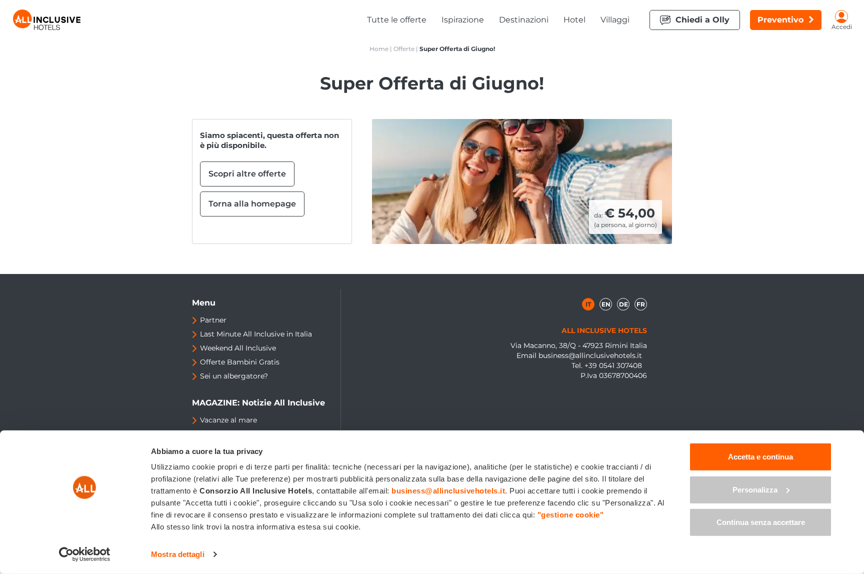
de (623, 304)
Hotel (575, 19)
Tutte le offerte (396, 19)
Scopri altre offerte (247, 173)
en (606, 304)
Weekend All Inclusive (238, 348)
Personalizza (755, 489)
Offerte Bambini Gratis (240, 362)
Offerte (404, 48)
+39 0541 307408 (613, 365)
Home (379, 48)
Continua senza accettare (760, 522)
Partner (213, 320)
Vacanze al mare (228, 420)
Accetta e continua (760, 456)
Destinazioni (523, 19)
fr (640, 304)
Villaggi (615, 19)
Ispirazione (463, 19)
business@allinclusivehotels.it (590, 355)
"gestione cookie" (571, 514)
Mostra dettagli (177, 554)
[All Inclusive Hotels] (46, 20)
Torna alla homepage (252, 203)
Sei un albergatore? (234, 376)
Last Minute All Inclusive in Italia (256, 334)
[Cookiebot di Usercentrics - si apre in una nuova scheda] (84, 554)
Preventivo (781, 19)
